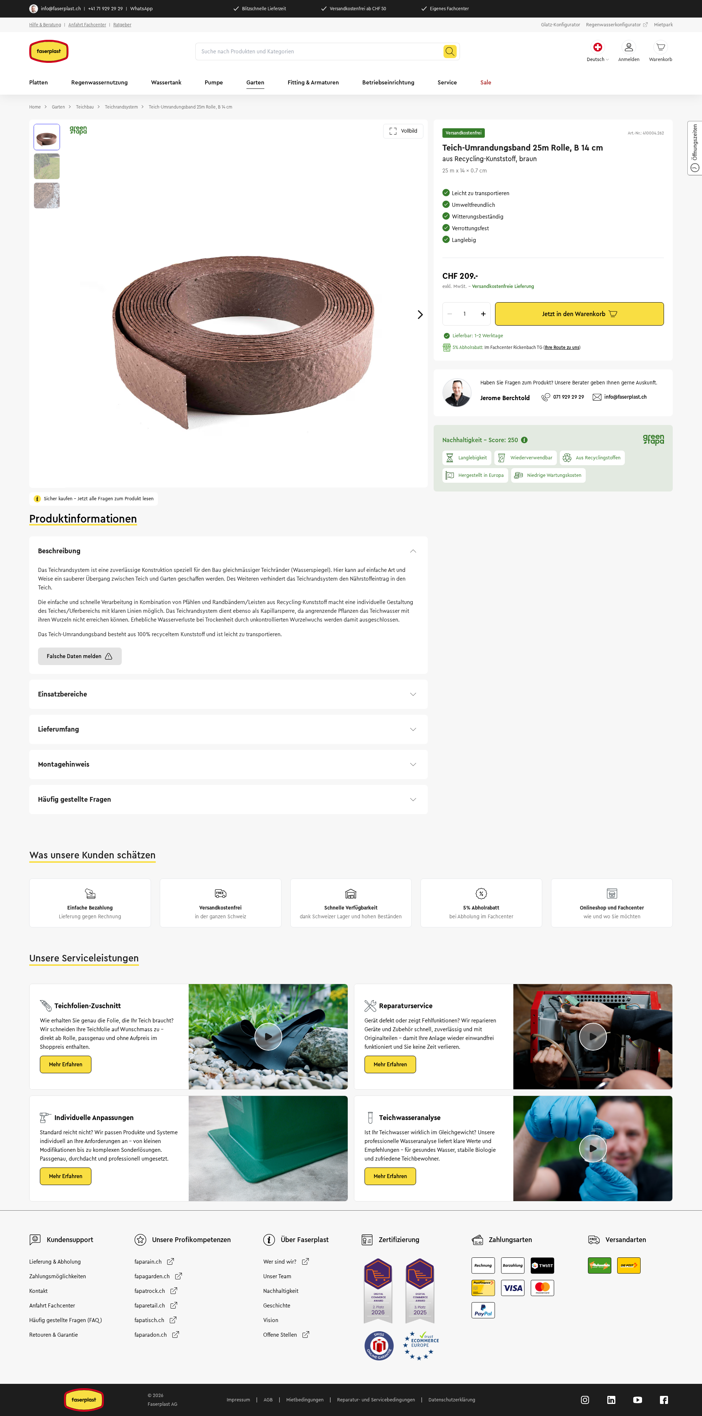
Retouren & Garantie (53, 1335)
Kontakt (38, 1291)
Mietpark (663, 24)
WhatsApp (141, 8)
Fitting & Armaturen (313, 82)
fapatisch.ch (149, 1320)
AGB (268, 1399)
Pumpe (214, 82)
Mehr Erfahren (65, 1064)
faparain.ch (148, 1262)
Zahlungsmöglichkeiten (57, 1276)
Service (447, 82)
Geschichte (276, 1306)
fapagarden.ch (152, 1276)
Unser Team (277, 1276)
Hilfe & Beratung (45, 24)
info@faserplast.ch (61, 8)
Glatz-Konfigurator (560, 24)
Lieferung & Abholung (55, 1262)
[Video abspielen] (268, 1037)
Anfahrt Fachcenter (87, 24)
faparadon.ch (151, 1335)
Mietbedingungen (305, 1399)
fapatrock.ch (150, 1291)
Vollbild (409, 131)
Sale (485, 82)
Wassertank (166, 82)
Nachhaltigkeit (280, 1291)
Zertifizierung (399, 1240)
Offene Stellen (280, 1335)
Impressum (238, 1399)
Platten (38, 82)
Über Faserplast (305, 1240)
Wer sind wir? (280, 1262)
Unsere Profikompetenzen (191, 1240)
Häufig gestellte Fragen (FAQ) (65, 1320)
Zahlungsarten (510, 1240)
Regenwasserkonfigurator (613, 24)
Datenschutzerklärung (452, 1399)
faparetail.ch (150, 1306)
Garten (255, 82)
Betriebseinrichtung (388, 82)
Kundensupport (70, 1240)
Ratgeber (122, 24)
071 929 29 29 (568, 397)
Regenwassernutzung (99, 82)
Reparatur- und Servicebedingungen (376, 1399)
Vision (270, 1320)
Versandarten (625, 1240)
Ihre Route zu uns (562, 347)
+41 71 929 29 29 (105, 8)
